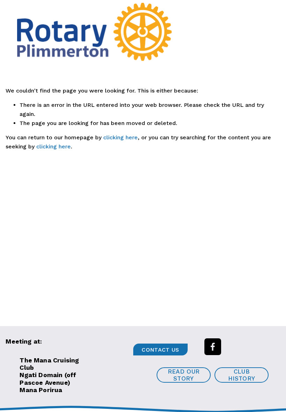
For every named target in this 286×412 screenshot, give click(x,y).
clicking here (120, 137)
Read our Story (184, 375)
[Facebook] (212, 346)
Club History (241, 375)
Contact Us (160, 349)
